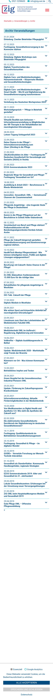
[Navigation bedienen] (47, 11)
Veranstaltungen (21, 21)
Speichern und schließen (26, 689)
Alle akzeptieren (26, 682)
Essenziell (17, 669)
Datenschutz (26, 694)
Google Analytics (34, 669)
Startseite (8, 21)
